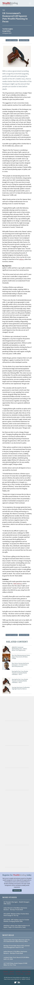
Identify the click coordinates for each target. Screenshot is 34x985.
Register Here (17, 890)
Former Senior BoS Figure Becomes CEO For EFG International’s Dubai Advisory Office (17, 940)
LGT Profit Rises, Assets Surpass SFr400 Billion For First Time (15, 964)
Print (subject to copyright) (11, 40)
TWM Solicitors (17, 583)
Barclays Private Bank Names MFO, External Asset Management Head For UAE (16, 946)
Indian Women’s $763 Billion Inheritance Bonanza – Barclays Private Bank (15, 908)
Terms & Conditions (8, 974)
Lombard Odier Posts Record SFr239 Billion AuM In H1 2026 (16, 958)
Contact (11, 971)
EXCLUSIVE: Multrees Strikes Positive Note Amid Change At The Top (16, 914)
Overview (5, 971)
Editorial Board (26, 971)
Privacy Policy (19, 974)
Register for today (17, 875)
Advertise (18, 971)
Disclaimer (28, 974)
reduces (21, 259)
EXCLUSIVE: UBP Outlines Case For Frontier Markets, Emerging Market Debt (16, 920)
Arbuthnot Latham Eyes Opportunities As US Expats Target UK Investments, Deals (17, 926)
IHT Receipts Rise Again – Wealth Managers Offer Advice (16, 903)
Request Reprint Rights (24, 40)
